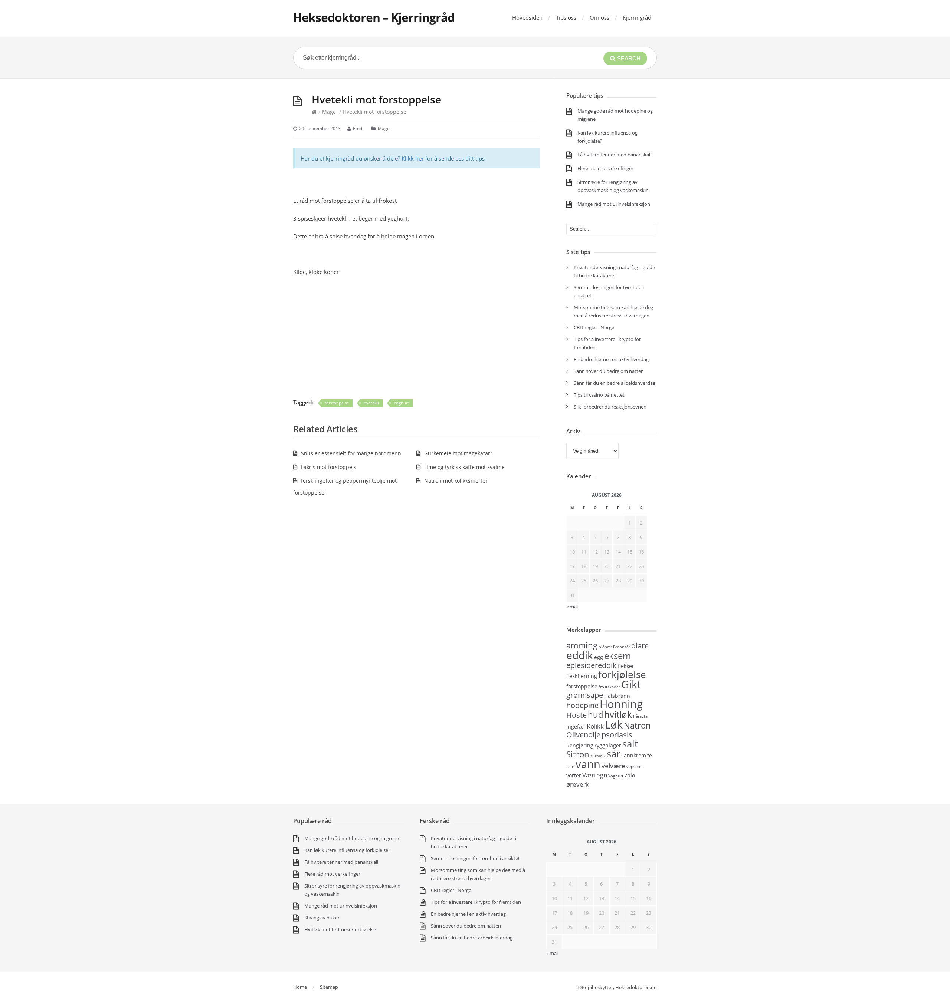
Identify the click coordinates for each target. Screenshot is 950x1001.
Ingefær (576, 726)
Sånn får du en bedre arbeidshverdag (614, 383)
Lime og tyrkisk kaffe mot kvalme (464, 466)
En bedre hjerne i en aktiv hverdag (611, 359)
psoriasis (617, 735)
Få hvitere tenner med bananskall (614, 154)
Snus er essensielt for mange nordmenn (351, 453)
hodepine (582, 705)
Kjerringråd (637, 17)
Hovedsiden (527, 17)
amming (581, 645)
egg (598, 657)
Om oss (599, 17)
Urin (570, 766)
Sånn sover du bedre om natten (609, 371)
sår (613, 753)
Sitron (577, 754)
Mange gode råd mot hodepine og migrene (351, 838)
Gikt (631, 684)
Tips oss (566, 17)
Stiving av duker (322, 917)
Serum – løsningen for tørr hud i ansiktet (475, 858)
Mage (329, 111)
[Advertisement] (416, 337)
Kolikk (595, 725)
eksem (617, 656)
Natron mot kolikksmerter (456, 480)
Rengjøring (579, 745)
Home (300, 987)
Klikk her (413, 158)
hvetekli (371, 403)
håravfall (641, 716)
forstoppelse (337, 403)
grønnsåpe (584, 695)
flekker (626, 666)
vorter (573, 775)
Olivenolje (583, 735)
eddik (579, 655)
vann (588, 764)
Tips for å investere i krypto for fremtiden (476, 902)
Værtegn (594, 774)
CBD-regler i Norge (594, 327)
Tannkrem (634, 755)
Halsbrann (617, 695)
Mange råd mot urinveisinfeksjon (613, 204)
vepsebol (635, 766)
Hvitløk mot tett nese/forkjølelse (340, 929)
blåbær (605, 647)
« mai (552, 953)
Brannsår (621, 647)
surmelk (598, 756)
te (649, 755)
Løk (614, 724)
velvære (613, 765)
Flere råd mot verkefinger (605, 168)
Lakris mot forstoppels (328, 466)
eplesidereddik (591, 665)
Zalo (630, 775)
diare (640, 646)
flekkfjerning (581, 676)
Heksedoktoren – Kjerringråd (374, 17)
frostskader (609, 687)
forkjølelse (622, 674)
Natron (637, 725)
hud (595, 714)
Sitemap (329, 987)
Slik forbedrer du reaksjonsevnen (610, 406)
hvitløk (618, 714)
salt (630, 743)
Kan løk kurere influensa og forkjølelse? (347, 850)
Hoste (576, 715)
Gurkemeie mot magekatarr (458, 453)
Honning (621, 704)
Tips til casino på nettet (599, 395)
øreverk (577, 784)
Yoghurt (401, 403)
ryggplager (607, 745)
